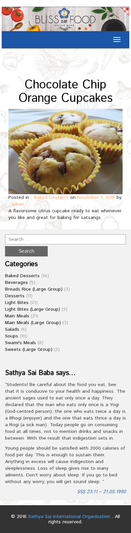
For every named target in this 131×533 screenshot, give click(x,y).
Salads (12, 329)
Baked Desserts (51, 197)
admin (17, 204)
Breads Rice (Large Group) (33, 289)
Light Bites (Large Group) (32, 309)
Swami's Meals (20, 342)
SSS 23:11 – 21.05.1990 (101, 491)
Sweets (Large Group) (28, 349)
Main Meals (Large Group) (33, 322)
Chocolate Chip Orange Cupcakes (65, 91)
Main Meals (17, 316)
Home (56, 68)
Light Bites (17, 302)
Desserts (15, 296)
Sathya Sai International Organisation (69, 516)
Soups (11, 336)
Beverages (16, 282)
